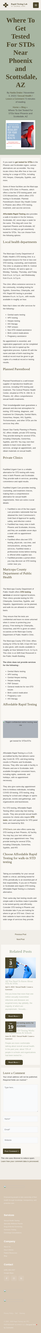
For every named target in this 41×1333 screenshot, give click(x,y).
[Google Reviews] (21, 1278)
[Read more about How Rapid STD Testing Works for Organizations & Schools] (20, 1024)
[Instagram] (14, 1278)
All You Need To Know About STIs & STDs (19, 982)
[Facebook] (6, 1278)
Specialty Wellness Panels (13, 1223)
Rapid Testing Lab (19, 4)
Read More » (14, 1016)
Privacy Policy (8, 1313)
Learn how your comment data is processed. (20, 1161)
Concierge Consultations (13, 1233)
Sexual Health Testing (11, 1220)
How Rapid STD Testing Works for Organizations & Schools (19, 1031)
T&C (16, 1313)
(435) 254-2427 (9, 1270)
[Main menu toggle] (36, 5)
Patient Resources (10, 1253)
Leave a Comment (15, 99)
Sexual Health (24, 96)
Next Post (20, 939)
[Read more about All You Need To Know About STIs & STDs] (20, 968)
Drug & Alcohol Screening (13, 1227)
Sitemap (22, 1313)
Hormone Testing (10, 1230)
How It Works (8, 1250)
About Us (7, 1247)
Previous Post (20, 934)
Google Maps (9, 1273)
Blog (5, 1256)
